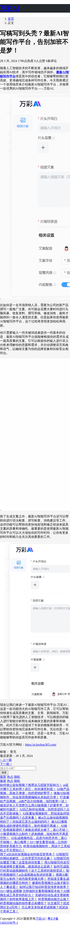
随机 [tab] (17, 776)
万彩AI (40, 918)
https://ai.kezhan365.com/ (40, 744)
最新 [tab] (3, 776)
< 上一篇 (6, 760)
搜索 (4, 772)
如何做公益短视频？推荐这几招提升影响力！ (31, 785)
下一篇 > (6, 764)
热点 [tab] (10, 776)
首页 (11, 18)
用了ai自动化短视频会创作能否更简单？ (27, 854)
